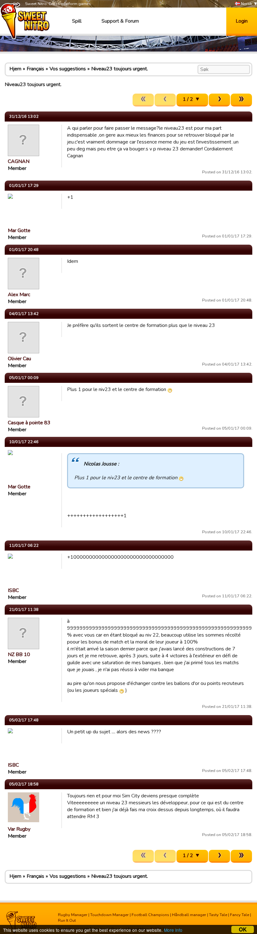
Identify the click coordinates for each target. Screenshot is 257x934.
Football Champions (150, 915)
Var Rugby (19, 829)
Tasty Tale (218, 915)
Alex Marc (19, 294)
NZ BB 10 (19, 654)
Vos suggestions (68, 68)
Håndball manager (189, 915)
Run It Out (67, 920)
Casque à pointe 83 (29, 422)
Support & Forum (120, 21)
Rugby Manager (72, 915)
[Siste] (241, 100)
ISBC (13, 590)
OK (243, 929)
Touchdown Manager (109, 915)
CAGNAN (18, 161)
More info (173, 930)
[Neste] (219, 100)
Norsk (246, 4)
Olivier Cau (19, 358)
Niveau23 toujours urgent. (119, 68)
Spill (76, 21)
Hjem (15, 68)
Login (242, 21)
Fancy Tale (239, 915)
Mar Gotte (19, 230)
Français (35, 68)
